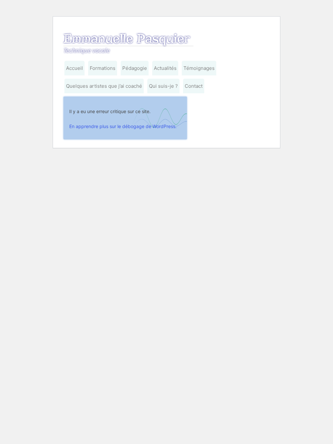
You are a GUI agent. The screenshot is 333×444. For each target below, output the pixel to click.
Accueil (74, 68)
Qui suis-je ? (163, 86)
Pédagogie (134, 68)
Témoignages (199, 68)
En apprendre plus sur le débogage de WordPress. (123, 126)
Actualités (165, 68)
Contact (194, 86)
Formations (102, 68)
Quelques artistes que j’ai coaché (104, 86)
